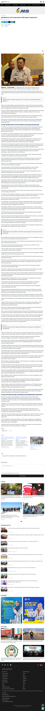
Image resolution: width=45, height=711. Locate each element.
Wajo (24, 687)
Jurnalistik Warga (26, 671)
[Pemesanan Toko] (40, 1)
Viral (23, 685)
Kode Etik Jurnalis (5, 694)
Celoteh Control (5, 673)
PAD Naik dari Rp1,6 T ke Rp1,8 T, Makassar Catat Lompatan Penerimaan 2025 (22, 124)
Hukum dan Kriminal (36, 4)
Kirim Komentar (22, 475)
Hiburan (3, 685)
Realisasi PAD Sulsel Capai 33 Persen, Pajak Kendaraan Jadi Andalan (35, 446)
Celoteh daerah (5, 675)
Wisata (24, 688)
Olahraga (24, 680)
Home (2, 4)
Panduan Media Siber (6, 698)
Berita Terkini (7, 4)
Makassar (24, 676)
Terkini (24, 683)
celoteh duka (4, 676)
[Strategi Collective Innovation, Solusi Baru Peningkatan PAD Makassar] (23, 442)
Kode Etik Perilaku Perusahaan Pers (9, 696)
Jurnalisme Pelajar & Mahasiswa (8, 688)
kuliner (24, 673)
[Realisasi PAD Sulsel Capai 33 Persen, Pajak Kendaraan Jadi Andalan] (36, 440)
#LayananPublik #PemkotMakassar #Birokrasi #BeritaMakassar (14, 455)
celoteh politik (23, 4)
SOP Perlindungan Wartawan (7, 701)
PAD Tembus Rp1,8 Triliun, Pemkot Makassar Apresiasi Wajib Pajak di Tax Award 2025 (24, 394)
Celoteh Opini (15, 4)
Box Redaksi (4, 693)
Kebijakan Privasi (5, 699)
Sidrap (24, 681)
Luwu (24, 675)
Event (29, 4)
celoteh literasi (5, 678)
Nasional (24, 678)
